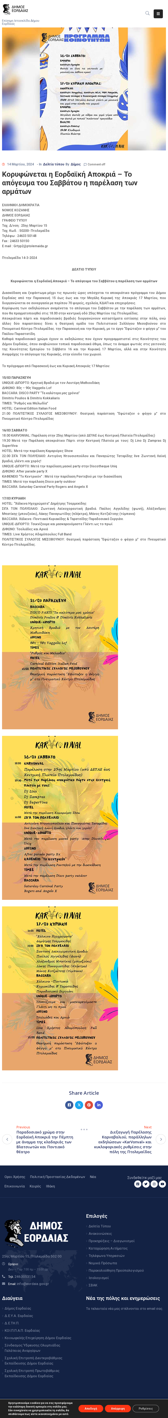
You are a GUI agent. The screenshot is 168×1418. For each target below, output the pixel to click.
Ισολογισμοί (99, 1278)
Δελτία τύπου (53, 164)
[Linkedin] (99, 1105)
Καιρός (35, 1186)
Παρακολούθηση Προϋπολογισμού (116, 1270)
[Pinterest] (89, 1105)
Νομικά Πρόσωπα (103, 1263)
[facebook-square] (137, 1184)
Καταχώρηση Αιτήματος (108, 1248)
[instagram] (154, 1184)
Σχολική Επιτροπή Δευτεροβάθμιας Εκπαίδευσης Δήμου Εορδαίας (33, 1360)
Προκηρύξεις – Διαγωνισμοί (112, 1241)
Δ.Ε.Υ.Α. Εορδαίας (19, 1316)
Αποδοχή (91, 1408)
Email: (28, 1284)
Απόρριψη (118, 1408)
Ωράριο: (13, 1264)
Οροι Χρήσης (15, 1177)
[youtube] (162, 1184)
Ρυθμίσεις (146, 1408)
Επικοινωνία (15, 1186)
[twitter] (146, 1184)
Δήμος (76, 164)
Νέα (93, 1177)
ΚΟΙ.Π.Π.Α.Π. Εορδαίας (22, 1330)
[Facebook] (69, 1105)
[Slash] (84, 1129)
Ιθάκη (50, 1186)
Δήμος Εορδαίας (18, 1308)
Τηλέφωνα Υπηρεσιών (107, 1256)
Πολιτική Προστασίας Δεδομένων (57, 1177)
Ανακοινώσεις (100, 1233)
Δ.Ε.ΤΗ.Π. (12, 1323)
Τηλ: (21, 1277)
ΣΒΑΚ (93, 1285)
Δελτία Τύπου (100, 1226)
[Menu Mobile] (158, 13)
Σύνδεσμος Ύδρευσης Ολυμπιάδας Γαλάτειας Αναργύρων (32, 1348)
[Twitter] (79, 1105)
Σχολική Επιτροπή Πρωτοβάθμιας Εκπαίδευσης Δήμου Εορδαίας (32, 1373)
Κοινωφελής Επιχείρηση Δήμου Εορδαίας (38, 1338)
